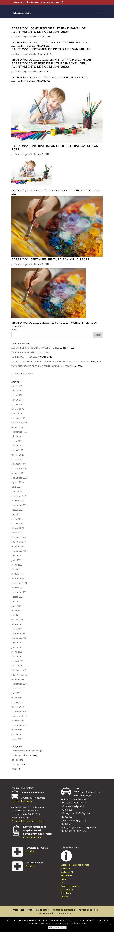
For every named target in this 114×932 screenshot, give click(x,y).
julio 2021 (16, 601)
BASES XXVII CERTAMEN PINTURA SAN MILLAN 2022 (50, 259)
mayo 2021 (16, 610)
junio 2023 (16, 514)
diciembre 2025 (18, 418)
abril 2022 (16, 569)
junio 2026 (16, 390)
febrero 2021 (17, 624)
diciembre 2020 (18, 633)
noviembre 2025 (19, 422)
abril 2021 (16, 615)
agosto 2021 (17, 596)
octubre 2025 (17, 427)
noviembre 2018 (19, 716)
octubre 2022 (17, 546)
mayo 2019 (16, 697)
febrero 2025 (17, 454)
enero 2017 (16, 738)
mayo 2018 (16, 729)
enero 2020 (16, 665)
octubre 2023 (17, 500)
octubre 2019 (17, 679)
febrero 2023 (17, 528)
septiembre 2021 (19, 592)
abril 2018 (16, 734)
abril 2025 (16, 445)
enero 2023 (16, 532)
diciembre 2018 (18, 711)
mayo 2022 (16, 564)
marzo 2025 (17, 450)
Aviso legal (18, 909)
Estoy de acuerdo (57, 927)
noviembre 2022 (19, 541)
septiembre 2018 (19, 725)
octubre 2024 (17, 473)
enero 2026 (16, 413)
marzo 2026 (17, 404)
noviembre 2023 (19, 496)
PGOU (14, 769)
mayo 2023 (16, 518)
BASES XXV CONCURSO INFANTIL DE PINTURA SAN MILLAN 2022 (54, 147)
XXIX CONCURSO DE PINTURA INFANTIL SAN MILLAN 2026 (40, 366)
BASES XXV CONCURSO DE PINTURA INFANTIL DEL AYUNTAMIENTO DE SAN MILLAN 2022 (48, 64)
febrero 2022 (17, 578)
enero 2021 (16, 628)
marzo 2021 (17, 619)
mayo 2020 (16, 651)
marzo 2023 (17, 523)
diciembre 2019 (18, 670)
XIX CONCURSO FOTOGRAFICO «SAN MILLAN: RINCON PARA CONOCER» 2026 (49, 361)
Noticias (15, 764)
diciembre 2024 (18, 463)
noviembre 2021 (19, 583)
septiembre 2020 (19, 638)
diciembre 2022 (18, 537)
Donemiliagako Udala (25, 36)
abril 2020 (16, 656)
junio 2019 (16, 693)
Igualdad (15, 759)
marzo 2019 (17, 702)
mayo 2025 (16, 441)
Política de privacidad (63, 909)
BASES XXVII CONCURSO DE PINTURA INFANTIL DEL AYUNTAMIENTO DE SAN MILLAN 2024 (49, 29)
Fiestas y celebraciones (22, 755)
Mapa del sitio (64, 913)
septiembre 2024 (19, 477)
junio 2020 (16, 647)
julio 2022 (16, 555)
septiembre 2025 (19, 431)
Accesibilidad (46, 913)
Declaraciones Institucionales (25, 750)
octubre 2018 (17, 720)
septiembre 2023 (19, 505)
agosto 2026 (17, 386)
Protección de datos (38, 909)
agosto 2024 (17, 482)
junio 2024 (16, 486)
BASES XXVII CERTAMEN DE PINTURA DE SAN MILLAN (51, 49)
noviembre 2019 (19, 674)
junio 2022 (16, 560)
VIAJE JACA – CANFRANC (23, 352)
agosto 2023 (17, 509)
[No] (110, 924)
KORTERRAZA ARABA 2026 (24, 356)
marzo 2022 (17, 573)
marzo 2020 (17, 660)
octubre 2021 (17, 587)
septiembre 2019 (19, 683)
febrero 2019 (17, 706)
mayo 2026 (16, 395)
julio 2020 (16, 642)
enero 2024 (16, 491)
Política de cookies (88, 909)
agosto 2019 (17, 688)
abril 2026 (16, 399)
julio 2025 (16, 436)
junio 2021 (16, 606)
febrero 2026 (17, 409)
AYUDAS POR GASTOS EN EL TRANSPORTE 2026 (35, 347)
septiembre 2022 (19, 550)
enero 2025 (16, 459)
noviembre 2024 (19, 468)
